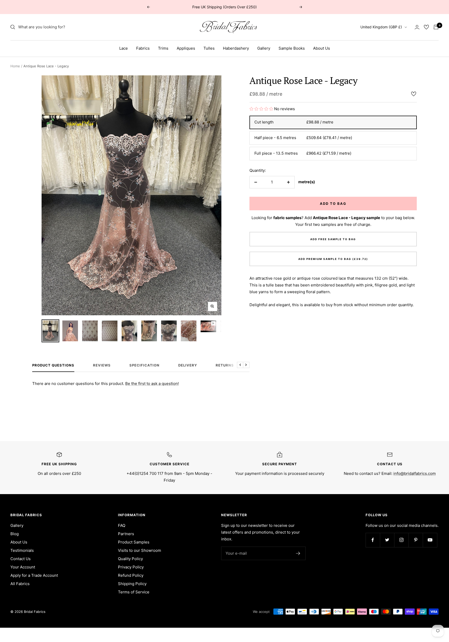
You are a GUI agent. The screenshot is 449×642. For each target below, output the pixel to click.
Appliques (186, 48)
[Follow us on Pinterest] (415, 540)
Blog (14, 533)
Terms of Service (133, 591)
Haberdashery (236, 48)
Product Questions (53, 365)
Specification (144, 365)
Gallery (263, 48)
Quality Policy (130, 558)
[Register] (298, 553)
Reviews (102, 365)
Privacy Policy (131, 567)
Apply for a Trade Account (34, 575)
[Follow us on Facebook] (373, 540)
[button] (261, 108)
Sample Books (292, 48)
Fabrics (143, 48)
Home (15, 66)
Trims (163, 48)
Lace (123, 48)
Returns (225, 365)
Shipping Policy (132, 583)
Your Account (22, 567)
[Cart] (436, 27)
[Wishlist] (426, 27)
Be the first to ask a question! (152, 383)
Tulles (209, 48)
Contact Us (20, 558)
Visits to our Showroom (139, 550)
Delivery (187, 365)
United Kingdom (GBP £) (381, 27)
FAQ (121, 525)
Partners (126, 533)
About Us (321, 48)
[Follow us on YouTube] (430, 540)
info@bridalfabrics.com (414, 473)
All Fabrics (20, 583)
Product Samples (133, 542)
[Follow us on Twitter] (387, 540)
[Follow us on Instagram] (401, 540)
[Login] (417, 27)
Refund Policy (130, 575)
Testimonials (22, 550)
